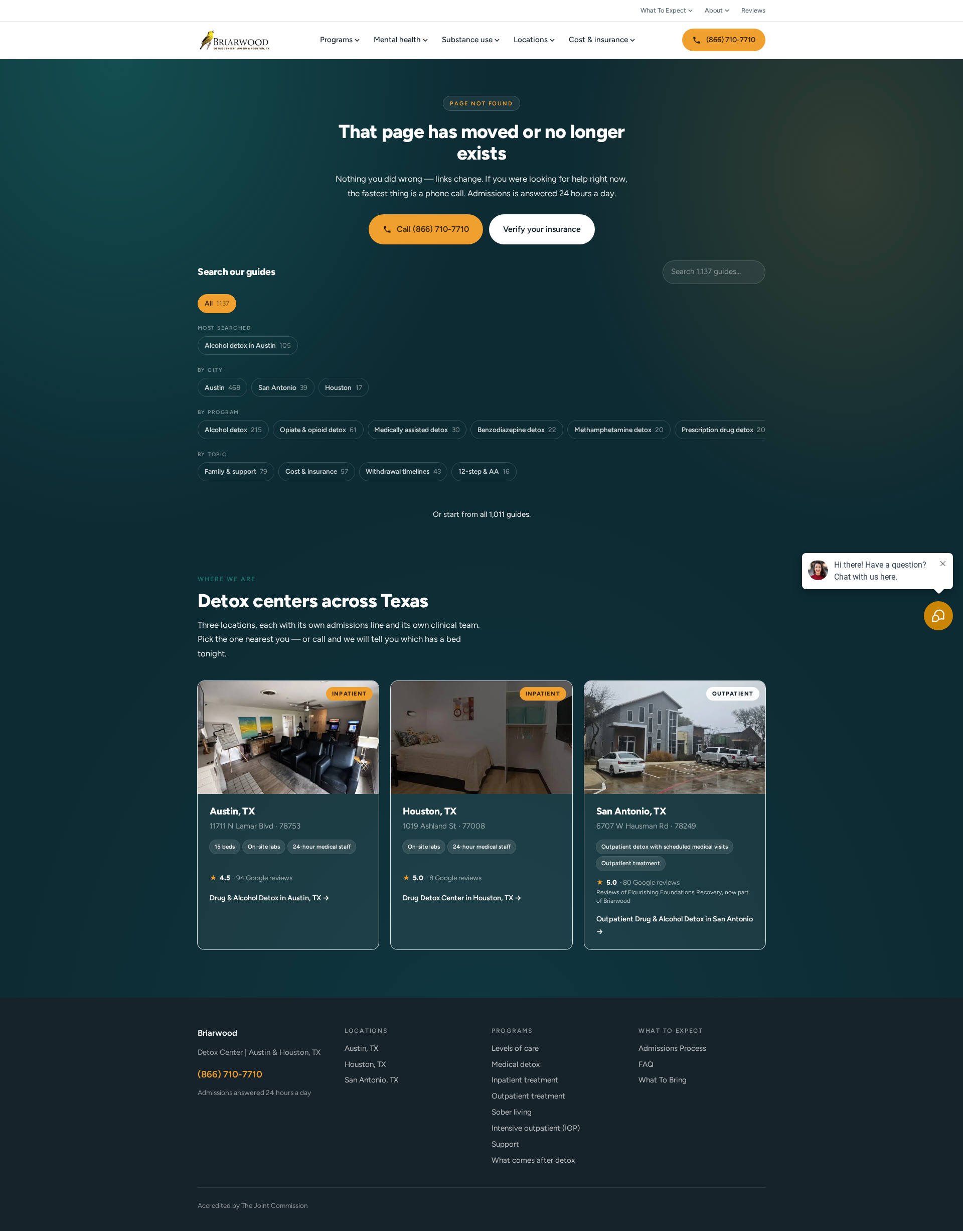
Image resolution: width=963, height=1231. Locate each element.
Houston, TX (365, 1064)
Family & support (236, 471)
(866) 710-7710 (730, 39)
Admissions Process (672, 1048)
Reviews (753, 10)
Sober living (512, 1112)
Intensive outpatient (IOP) (536, 1128)
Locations (531, 39)
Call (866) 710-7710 (433, 229)
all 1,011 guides (504, 514)
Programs (336, 39)
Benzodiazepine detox (516, 430)
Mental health (397, 39)
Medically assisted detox (416, 430)
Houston (343, 387)
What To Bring (662, 1079)
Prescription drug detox (723, 430)
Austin (222, 387)
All (217, 303)
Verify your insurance (542, 229)
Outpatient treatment (528, 1096)
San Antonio (282, 387)
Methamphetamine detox (619, 430)
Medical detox (516, 1064)
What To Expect (663, 10)
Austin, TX (361, 1048)
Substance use (467, 39)
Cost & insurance (598, 39)
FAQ (646, 1064)
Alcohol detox (233, 430)
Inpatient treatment (525, 1079)
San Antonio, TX (371, 1079)
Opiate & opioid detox (318, 430)
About (714, 10)
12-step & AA (484, 471)
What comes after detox (533, 1160)
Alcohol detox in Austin (248, 345)
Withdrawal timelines (403, 471)
